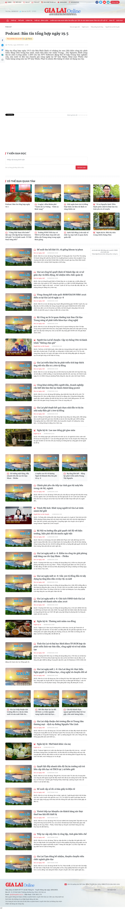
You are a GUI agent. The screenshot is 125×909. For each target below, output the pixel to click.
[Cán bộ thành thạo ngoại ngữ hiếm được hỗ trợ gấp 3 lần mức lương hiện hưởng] (74, 698)
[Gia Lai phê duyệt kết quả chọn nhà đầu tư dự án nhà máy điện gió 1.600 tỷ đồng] (18, 415)
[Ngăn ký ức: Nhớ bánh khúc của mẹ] (18, 751)
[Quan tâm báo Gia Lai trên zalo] (100, 2)
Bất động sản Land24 (107, 250)
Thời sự (13, 20)
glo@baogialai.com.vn (16, 894)
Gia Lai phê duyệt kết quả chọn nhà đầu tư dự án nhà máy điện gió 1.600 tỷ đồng (58, 409)
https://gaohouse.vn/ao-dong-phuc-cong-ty (105, 254)
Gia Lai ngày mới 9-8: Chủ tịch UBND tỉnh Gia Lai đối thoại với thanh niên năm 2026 (59, 600)
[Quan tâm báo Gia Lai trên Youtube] (104, 2)
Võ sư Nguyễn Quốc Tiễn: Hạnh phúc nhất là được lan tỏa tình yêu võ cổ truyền (105, 206)
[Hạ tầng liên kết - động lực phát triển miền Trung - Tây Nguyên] (74, 462)
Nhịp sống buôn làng (97, 27)
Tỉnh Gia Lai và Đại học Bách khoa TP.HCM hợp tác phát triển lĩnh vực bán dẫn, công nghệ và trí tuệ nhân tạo (60, 646)
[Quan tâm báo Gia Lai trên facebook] (97, 2)
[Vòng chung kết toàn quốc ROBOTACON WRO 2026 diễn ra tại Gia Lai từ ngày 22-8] (18, 302)
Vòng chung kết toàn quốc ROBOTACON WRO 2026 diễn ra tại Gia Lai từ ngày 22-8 (60, 296)
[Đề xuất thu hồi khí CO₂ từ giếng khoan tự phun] (18, 257)
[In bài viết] (2, 59)
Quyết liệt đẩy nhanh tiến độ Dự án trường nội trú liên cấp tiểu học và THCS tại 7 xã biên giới (59, 768)
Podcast (36, 2)
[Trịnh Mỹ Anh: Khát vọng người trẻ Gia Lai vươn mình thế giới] (18, 515)
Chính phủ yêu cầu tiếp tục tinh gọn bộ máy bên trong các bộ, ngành (58, 487)
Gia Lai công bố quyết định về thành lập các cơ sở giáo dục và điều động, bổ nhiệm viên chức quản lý (59, 273)
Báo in (27, 2)
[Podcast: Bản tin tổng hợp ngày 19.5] (18, 193)
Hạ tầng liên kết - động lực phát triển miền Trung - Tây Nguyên (74, 476)
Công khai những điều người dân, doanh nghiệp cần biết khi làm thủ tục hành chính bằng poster (59, 386)
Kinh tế (111, 20)
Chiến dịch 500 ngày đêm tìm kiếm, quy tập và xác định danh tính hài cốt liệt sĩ (78, 20)
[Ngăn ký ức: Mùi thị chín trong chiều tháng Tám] (106, 221)
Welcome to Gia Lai (49, 2)
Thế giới (21, 20)
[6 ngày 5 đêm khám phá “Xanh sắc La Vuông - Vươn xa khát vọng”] (48, 193)
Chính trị (29, 20)
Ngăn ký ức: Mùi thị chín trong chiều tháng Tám (104, 234)
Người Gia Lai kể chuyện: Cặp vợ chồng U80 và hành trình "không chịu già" (60, 341)
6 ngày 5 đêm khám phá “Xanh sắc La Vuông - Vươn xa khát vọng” (47, 206)
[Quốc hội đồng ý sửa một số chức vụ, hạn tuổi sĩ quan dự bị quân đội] (77, 221)
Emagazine (63, 2)
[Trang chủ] (7, 20)
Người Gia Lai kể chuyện (112, 27)
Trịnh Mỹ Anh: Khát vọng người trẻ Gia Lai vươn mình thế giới (59, 509)
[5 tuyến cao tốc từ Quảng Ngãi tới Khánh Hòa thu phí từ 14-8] (46, 462)
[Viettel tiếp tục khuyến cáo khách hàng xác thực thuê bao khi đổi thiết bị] (18, 819)
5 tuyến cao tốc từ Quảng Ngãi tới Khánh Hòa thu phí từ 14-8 (46, 476)
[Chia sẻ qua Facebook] (2, 40)
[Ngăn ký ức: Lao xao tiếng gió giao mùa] (18, 437)
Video (9, 2)
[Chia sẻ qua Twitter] (2, 50)
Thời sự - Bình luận (41, 20)
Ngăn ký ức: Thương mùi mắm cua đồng (56, 621)
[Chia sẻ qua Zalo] (2, 45)
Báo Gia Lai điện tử (62, 11)
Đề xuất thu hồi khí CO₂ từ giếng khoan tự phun (59, 249)
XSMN (116, 250)
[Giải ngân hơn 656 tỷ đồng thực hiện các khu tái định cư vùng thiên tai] (77, 193)
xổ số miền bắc (96, 250)
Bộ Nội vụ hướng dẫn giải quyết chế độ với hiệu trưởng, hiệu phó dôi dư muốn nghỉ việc (58, 532)
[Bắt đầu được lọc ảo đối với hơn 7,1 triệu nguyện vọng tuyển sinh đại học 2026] (46, 698)
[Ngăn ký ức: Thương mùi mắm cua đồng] (18, 628)
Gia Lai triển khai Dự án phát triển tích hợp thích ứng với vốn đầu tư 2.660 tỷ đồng (59, 364)
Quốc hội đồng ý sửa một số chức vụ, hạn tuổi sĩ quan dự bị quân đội (76, 235)
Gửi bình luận (81, 167)
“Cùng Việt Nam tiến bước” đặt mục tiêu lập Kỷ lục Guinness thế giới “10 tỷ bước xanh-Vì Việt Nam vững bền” (18, 236)
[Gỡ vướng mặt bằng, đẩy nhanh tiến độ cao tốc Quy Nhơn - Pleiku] (18, 462)
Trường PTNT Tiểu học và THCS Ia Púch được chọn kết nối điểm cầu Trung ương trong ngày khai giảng (47, 236)
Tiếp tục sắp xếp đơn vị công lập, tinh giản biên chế (61, 834)
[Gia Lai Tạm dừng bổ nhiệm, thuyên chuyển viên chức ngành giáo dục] (18, 864)
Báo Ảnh (18, 2)
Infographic (75, 2)
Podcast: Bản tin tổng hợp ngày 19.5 (17, 205)
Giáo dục (119, 20)
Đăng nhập (115, 2)
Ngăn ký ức (85, 27)
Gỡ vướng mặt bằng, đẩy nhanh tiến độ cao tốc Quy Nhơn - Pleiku (18, 476)
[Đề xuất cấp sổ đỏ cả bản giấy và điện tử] (18, 796)
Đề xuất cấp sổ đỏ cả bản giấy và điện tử (55, 789)
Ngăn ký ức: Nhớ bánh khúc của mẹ (53, 744)
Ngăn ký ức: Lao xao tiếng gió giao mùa (55, 430)
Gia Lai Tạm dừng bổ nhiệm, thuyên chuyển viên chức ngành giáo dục (59, 858)
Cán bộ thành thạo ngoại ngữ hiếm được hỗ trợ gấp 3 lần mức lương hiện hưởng (74, 712)
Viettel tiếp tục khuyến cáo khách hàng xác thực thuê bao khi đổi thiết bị (58, 813)
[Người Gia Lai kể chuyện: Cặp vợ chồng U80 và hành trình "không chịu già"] (18, 347)
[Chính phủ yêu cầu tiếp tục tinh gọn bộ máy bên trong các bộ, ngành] (18, 493)
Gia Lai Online (20, 884)
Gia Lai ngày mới (75, 27)
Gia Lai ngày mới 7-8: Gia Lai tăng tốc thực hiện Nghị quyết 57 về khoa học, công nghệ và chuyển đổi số (60, 670)
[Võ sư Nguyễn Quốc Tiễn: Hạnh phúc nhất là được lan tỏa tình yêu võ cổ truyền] (106, 193)
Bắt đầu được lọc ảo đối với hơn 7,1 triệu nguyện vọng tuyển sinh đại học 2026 (45, 712)
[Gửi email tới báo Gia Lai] (108, 2)
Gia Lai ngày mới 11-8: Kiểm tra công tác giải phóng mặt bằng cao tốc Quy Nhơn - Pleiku (60, 554)
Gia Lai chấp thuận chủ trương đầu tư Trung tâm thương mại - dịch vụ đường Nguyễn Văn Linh (59, 723)
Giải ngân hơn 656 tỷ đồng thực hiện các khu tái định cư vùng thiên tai (76, 206)
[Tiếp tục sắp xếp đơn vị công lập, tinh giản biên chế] (18, 841)
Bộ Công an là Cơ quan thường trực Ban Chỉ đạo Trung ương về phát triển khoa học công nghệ (58, 318)
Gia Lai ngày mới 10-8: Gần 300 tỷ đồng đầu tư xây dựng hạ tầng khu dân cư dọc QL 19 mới (60, 577)
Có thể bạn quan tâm (21, 181)
